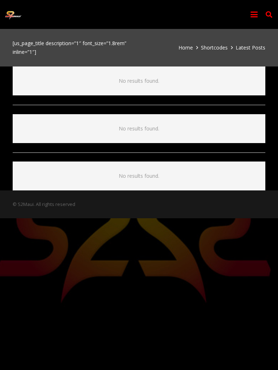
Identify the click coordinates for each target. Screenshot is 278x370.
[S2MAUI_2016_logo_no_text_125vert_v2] (13, 14)
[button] (254, 14)
